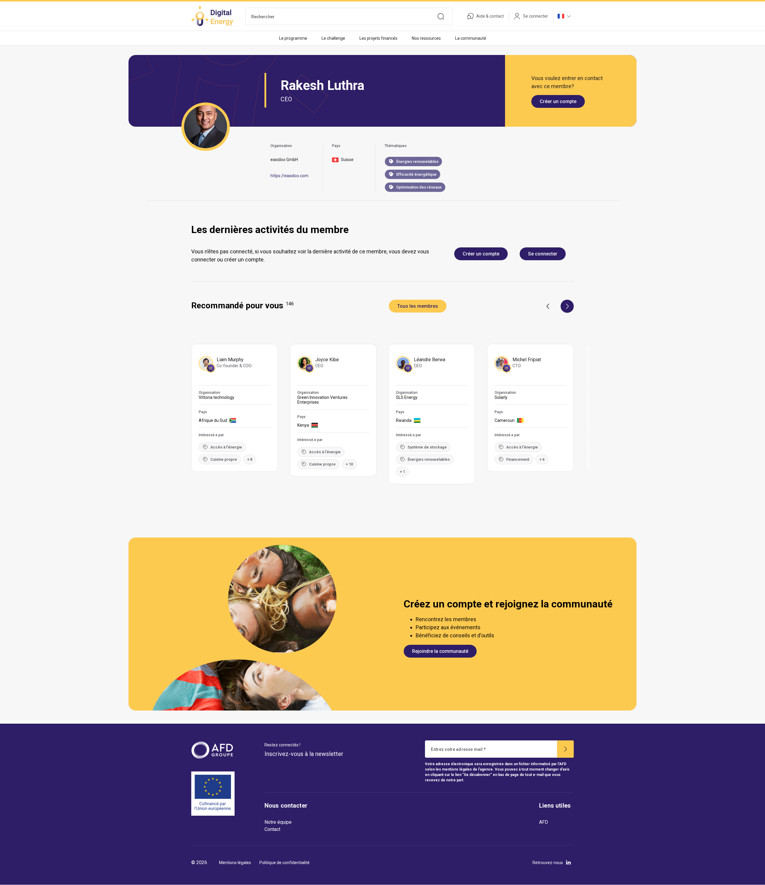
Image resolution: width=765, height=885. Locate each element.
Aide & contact (490, 16)
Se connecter (542, 254)
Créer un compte (558, 101)
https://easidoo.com (289, 175)
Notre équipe (278, 822)
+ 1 (402, 471)
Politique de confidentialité (284, 862)
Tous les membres (417, 306)
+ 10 (349, 464)
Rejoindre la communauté (440, 651)
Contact (272, 829)
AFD (543, 822)
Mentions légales (235, 862)
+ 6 (541, 459)
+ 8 (249, 459)
